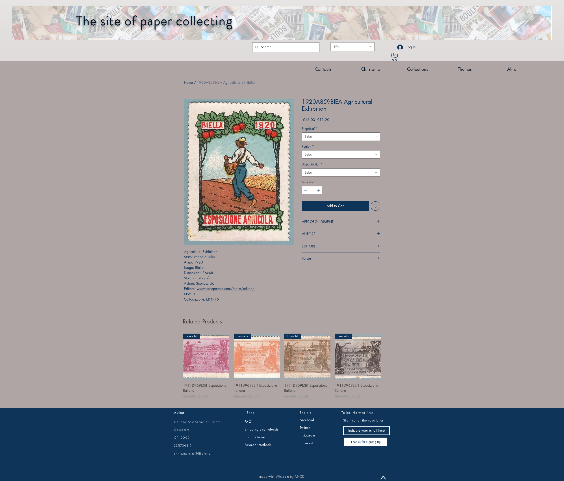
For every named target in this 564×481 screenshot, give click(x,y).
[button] (394, 57)
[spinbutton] (312, 190)
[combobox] (341, 136)
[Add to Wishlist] (375, 206)
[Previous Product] (176, 356)
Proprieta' (309, 128)
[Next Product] (387, 356)
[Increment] (318, 190)
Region (308, 146)
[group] (282, 369)
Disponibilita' (312, 164)
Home (188, 82)
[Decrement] (305, 190)
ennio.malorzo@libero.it (192, 453)
